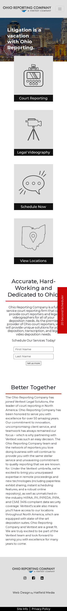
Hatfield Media (44, 592)
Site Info (22, 609)
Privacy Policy (41, 609)
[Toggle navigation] (59, 9)
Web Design (21, 592)
